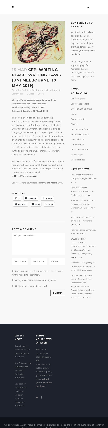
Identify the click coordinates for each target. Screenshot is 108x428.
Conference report (80, 103)
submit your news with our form (44, 382)
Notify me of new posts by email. (31, 286)
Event (73, 113)
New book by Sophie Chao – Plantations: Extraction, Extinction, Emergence (83, 204)
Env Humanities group (81, 108)
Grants (74, 124)
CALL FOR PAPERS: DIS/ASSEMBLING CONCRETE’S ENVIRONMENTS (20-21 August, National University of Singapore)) (83, 246)
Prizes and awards (80, 149)
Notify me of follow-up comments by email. (36, 280)
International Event (80, 129)
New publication (78, 139)
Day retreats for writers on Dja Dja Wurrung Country (22, 350)
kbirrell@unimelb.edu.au (25, 175)
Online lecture (77, 144)
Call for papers (39, 90)
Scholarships (77, 154)
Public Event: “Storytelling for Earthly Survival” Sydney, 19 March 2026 (83, 266)
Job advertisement (80, 134)
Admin (53, 90)
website (31, 154)
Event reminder (78, 119)
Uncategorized (78, 159)
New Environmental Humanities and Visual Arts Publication (82, 191)
